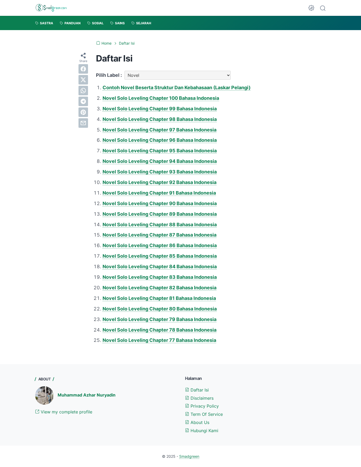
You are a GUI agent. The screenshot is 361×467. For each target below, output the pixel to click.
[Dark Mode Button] (311, 8)
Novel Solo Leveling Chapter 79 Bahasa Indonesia (159, 319)
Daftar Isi (199, 390)
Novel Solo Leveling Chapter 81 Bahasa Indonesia (159, 298)
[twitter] (83, 79)
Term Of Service (206, 414)
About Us (199, 422)
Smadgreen (189, 456)
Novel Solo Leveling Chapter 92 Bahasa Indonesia (159, 182)
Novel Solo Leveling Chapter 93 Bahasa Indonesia (160, 171)
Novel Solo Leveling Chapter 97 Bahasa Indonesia (159, 130)
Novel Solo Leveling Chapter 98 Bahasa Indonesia (160, 119)
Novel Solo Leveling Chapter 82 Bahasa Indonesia (159, 287)
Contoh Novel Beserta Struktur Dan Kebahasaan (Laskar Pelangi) (177, 87)
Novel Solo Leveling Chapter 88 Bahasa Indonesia (160, 224)
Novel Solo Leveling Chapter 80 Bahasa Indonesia (160, 309)
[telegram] (83, 101)
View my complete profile (65, 411)
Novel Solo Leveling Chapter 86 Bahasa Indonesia (160, 245)
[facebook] (83, 69)
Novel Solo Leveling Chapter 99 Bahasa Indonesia (160, 108)
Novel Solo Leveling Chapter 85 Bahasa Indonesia (160, 256)
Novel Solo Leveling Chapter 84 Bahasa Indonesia (160, 266)
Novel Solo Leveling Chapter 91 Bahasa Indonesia (159, 193)
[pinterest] (83, 112)
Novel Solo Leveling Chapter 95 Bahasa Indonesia (160, 150)
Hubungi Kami (203, 430)
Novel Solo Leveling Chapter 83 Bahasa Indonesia (160, 277)
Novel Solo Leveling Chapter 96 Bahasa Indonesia (160, 140)
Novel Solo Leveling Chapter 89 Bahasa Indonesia (160, 214)
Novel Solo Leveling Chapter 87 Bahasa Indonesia (159, 235)
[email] (83, 123)
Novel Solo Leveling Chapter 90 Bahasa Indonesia (160, 203)
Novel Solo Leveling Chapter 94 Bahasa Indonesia (160, 161)
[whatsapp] (83, 90)
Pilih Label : (109, 75)
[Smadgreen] (51, 7)
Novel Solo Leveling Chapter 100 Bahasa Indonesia (161, 98)
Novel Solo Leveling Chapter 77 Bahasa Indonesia (159, 340)
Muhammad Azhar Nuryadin (86, 395)
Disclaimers (201, 398)
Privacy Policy (204, 406)
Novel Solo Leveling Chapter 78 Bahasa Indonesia (159, 330)
